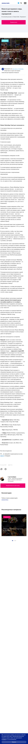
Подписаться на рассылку (13, 485)
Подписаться (13, 22)
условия (4, 739)
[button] (12, 540)
